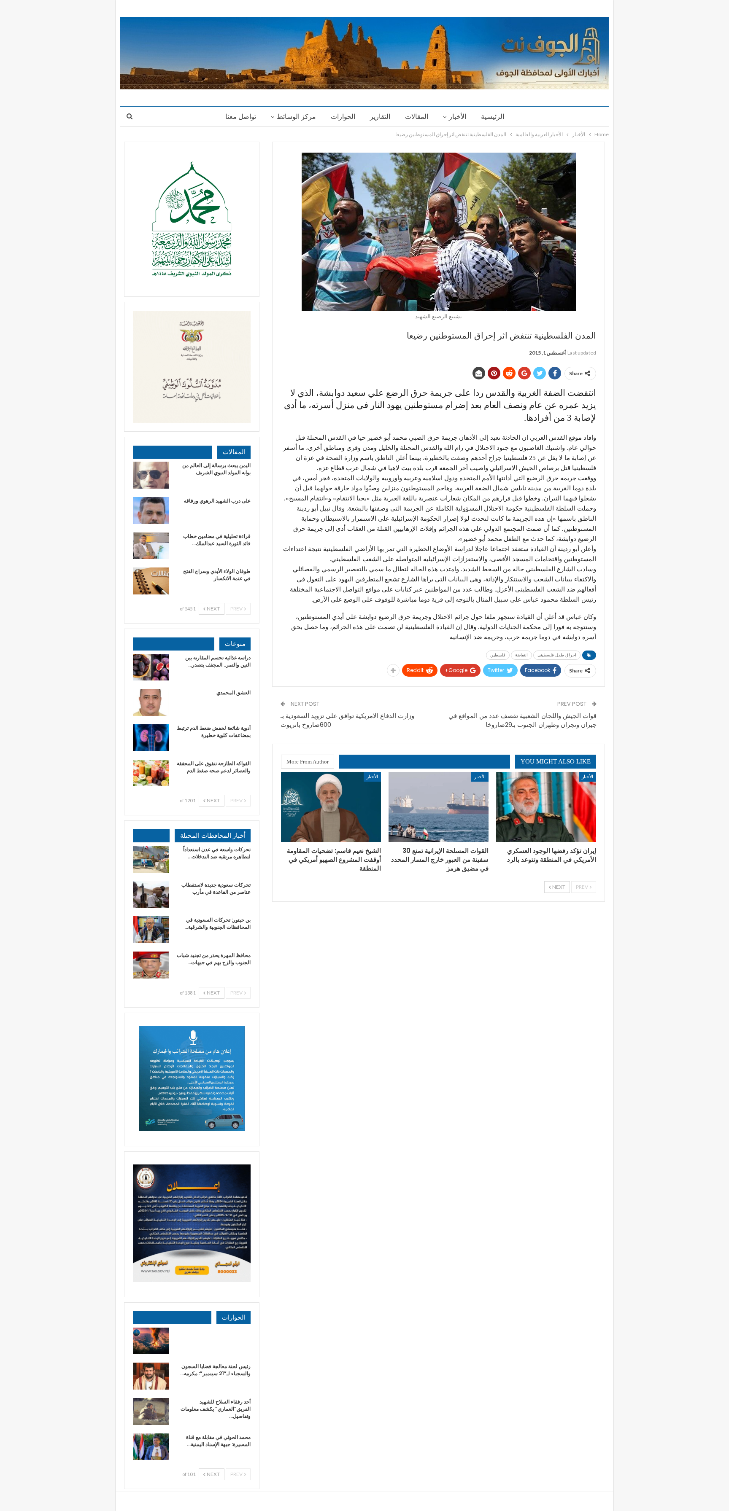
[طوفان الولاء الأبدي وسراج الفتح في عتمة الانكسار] (151, 580)
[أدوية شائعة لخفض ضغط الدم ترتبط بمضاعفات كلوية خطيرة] (151, 737)
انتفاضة (521, 655)
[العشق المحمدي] (151, 702)
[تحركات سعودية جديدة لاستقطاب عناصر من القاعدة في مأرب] (151, 894)
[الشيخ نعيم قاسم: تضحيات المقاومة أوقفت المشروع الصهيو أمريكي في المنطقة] (331, 807)
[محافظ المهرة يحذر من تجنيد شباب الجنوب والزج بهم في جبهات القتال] (151, 965)
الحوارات (343, 116)
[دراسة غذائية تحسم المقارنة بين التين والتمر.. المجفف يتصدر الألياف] (151, 667)
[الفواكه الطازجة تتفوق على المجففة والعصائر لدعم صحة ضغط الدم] (151, 773)
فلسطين (497, 655)
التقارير (380, 116)
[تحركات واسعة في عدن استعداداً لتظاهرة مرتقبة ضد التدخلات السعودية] (151, 859)
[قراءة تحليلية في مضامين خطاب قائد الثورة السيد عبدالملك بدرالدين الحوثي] (151, 545)
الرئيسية (492, 116)
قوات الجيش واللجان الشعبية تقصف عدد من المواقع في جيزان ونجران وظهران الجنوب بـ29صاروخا (522, 720)
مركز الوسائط (296, 116)
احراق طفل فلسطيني (556, 655)
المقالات (416, 116)
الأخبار (457, 116)
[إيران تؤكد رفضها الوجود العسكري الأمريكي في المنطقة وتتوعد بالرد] (546, 807)
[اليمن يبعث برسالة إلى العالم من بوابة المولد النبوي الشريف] (151, 475)
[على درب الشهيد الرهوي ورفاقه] (151, 510)
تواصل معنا (240, 116)
